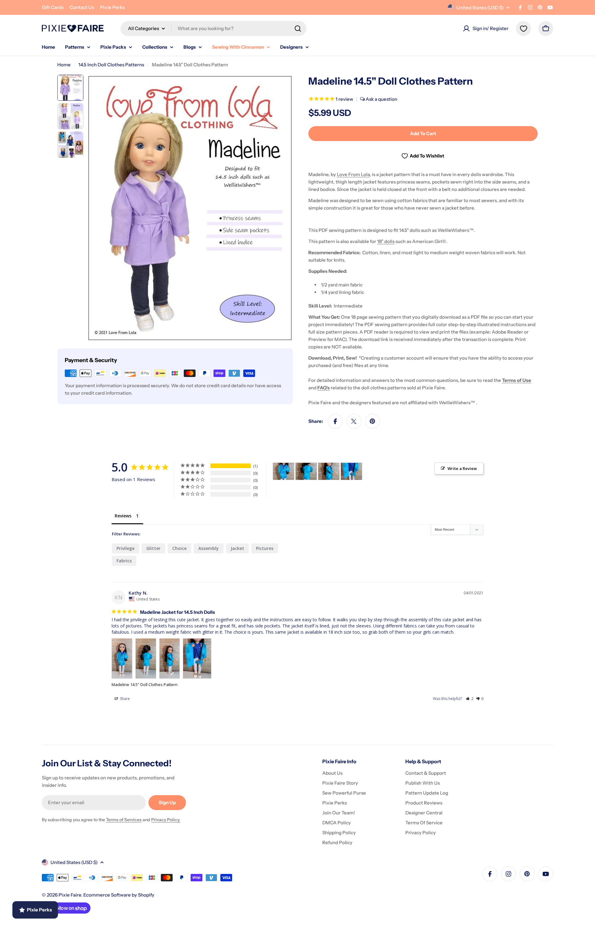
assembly (208, 548)
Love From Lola (353, 174)
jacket (237, 548)
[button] (469, 698)
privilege (125, 548)
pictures (264, 548)
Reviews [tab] (123, 516)
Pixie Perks (112, 7)
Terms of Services (124, 819)
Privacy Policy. (165, 819)
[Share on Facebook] (335, 421)
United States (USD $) (480, 8)
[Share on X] (353, 421)
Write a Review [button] (462, 468)
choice (179, 548)
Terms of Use (516, 380)
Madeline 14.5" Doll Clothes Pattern (145, 684)
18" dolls (385, 241)
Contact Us (82, 7)
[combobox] (213, 28)
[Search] (298, 28)
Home (64, 65)
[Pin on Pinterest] (372, 421)
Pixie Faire (70, 895)
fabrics (124, 561)
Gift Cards (53, 7)
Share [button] (124, 698)
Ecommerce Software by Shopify (118, 895)
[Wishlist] (523, 28)
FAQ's (323, 388)
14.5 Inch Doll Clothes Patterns (111, 65)
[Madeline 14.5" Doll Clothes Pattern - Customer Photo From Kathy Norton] (283, 471)
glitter (153, 548)
